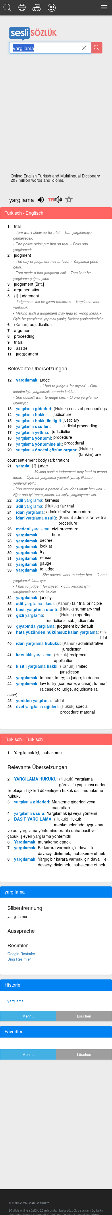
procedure (62, 437)
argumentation (27, 290)
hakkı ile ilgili (38, 420)
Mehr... (28, 1016)
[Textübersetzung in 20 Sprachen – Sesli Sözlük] (23, 9)
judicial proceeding (80, 425)
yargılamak (26, 380)
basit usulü (36, 609)
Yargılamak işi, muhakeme (38, 752)
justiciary (71, 420)
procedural (74, 443)
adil (29, 500)
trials (18, 342)
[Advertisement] (56, 115)
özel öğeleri (37, 706)
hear (56, 534)
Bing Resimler (19, 959)
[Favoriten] (67, 203)
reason (46, 557)
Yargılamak (24, 842)
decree (46, 540)
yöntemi (33, 438)
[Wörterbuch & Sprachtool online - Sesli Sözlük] (8, 9)
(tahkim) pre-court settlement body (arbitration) (54, 457)
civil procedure (65, 529)
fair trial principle (87, 603)
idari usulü (36, 518)
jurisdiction (62, 431)
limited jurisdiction (74, 669)
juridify (46, 597)
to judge (47, 569)
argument (23, 330)
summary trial (87, 609)
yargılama (15, 1000)
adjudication (41, 324)
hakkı (31, 414)
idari (30, 512)
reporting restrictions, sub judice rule (70, 617)
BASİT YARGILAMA (32, 819)
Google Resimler (21, 953)
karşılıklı (33, 654)
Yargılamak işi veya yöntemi (72, 813)
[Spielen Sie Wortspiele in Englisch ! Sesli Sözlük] (37, 9)
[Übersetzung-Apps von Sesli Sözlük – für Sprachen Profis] (52, 9)
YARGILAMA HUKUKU (35, 779)
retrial (58, 700)
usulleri (33, 426)
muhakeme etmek (54, 842)
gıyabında (35, 626)
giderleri (33, 408)
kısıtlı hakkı (36, 666)
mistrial (103, 634)
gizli (29, 615)
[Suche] (97, 48)
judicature (63, 414)
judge (45, 380)
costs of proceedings (88, 408)
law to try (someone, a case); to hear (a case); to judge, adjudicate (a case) (57, 689)
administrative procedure (68, 511)
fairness (52, 500)
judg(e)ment (27, 354)
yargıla (22, 466)
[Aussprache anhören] (55, 201)
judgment (22, 255)
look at (46, 546)
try (42, 551)
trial (17, 226)
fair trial (67, 506)
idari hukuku (38, 643)
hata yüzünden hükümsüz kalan (57, 632)
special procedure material (77, 709)
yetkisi (32, 432)
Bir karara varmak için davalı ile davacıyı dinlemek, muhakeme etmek (71, 850)
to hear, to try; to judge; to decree (70, 677)
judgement (29, 296)
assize (22, 348)
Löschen (84, 1016)
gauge (45, 563)
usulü (29, 813)
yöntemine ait (39, 444)
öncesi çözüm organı (46, 450)
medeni (32, 529)
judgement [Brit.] (29, 284)
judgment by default (75, 626)
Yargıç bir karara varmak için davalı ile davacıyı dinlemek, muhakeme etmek (72, 862)
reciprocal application (70, 657)
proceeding (24, 336)
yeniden (33, 700)
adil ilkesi (35, 603)
